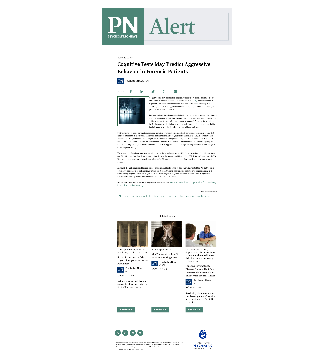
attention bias (182, 196)
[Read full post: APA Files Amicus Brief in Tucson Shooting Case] (166, 234)
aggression (129, 196)
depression (191, 252)
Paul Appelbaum (126, 249)
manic (199, 258)
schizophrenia (193, 249)
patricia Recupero (138, 252)
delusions (190, 258)
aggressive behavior (200, 196)
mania (204, 249)
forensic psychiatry (164, 196)
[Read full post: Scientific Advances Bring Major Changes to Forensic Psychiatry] (132, 234)
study (194, 100)
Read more (126, 309)
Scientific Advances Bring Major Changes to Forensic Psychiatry (132, 260)
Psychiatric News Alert (137, 81)
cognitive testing (144, 196)
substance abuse (207, 252)
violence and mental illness (200, 255)
